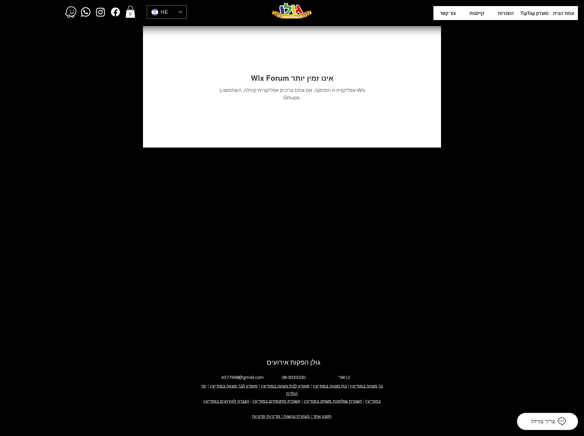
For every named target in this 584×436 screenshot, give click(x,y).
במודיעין (373, 401)
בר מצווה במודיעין (366, 386)
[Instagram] (100, 12)
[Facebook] (115, 12)
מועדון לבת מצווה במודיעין (285, 386)
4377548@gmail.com (242, 377)
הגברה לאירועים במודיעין (226, 401)
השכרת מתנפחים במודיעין (276, 401)
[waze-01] (71, 12)
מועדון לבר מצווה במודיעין (234, 386)
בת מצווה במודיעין (330, 386)
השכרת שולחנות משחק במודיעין (333, 401)
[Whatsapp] (86, 12)
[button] (534, 13)
